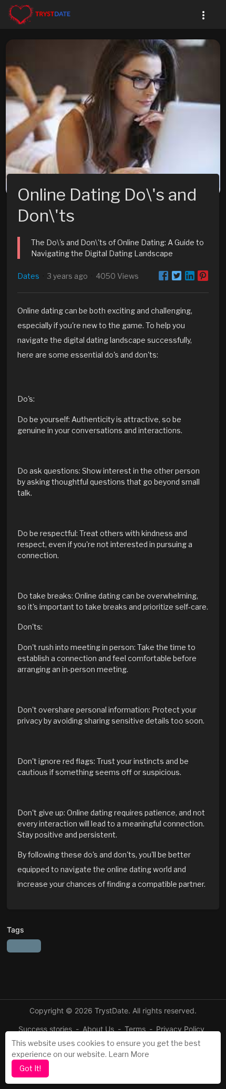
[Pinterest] (203, 275)
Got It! (30, 1068)
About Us (98, 1028)
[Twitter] (176, 275)
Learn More (128, 1054)
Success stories (45, 1028)
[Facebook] (163, 275)
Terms (135, 1028)
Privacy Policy (180, 1028)
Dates (28, 275)
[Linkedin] (189, 275)
